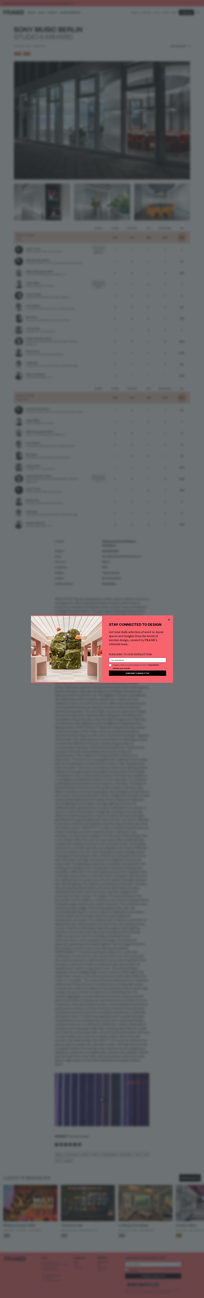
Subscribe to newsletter (137, 673)
